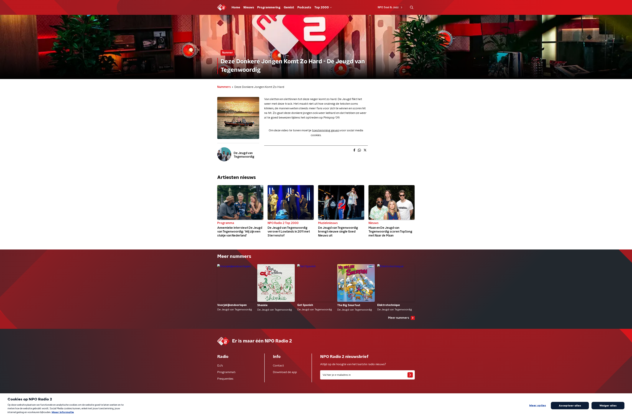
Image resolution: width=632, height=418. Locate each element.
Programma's (226, 372)
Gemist (289, 7)
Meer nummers (398, 317)
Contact (278, 365)
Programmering (268, 7)
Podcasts (304, 7)
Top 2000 (321, 7)
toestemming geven (325, 130)
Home (236, 7)
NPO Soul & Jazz (388, 7)
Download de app (285, 372)
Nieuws (248, 7)
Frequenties (225, 378)
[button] (411, 7)
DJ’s (220, 365)
